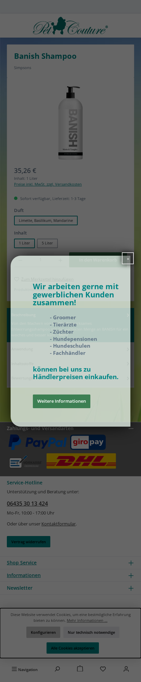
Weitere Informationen (61, 401)
